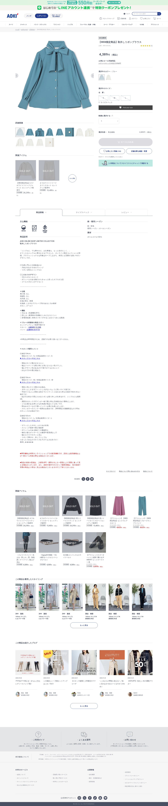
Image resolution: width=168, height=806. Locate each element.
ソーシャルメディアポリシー (134, 779)
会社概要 (92, 774)
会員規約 (128, 772)
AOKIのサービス (21, 770)
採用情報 (92, 781)
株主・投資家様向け (95, 778)
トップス (70, 24)
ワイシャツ (56, 24)
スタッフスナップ (108, 18)
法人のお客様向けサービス (25, 785)
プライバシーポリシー (132, 775)
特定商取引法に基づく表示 (133, 786)
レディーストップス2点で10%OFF (110, 63)
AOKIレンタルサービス (60, 781)
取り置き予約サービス (60, 778)
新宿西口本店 (25, 695)
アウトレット (155, 24)
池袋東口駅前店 (138, 695)
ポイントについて (22, 778)
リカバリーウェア (127, 24)
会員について (21, 774)
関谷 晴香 (24, 693)
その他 (142, 24)
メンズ (28, 16)
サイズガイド (111, 471)
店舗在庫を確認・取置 (139, 151)
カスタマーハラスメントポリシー (136, 783)
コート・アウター (109, 24)
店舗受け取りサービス (60, 774)
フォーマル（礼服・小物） (88, 24)
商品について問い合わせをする (129, 471)
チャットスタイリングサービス (27, 781)
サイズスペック (106, 102)
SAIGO (135, 693)
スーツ (11, 24)
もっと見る (84, 625)
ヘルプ (128, 13)
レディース (41, 16)
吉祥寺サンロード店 (83, 695)
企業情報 (90, 770)
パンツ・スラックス (40, 24)
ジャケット (23, 24)
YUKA (79, 693)
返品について (148, 471)
